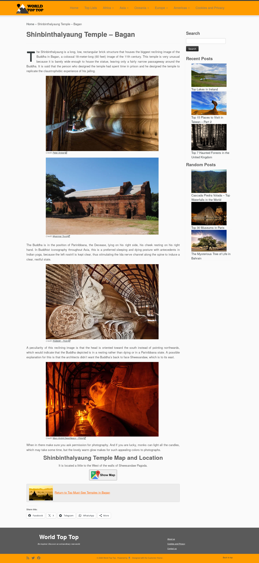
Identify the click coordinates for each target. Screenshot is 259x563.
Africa (107, 7)
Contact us (172, 548)
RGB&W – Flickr (60, 340)
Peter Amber (59, 152)
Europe (160, 7)
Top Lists (90, 7)
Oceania (140, 7)
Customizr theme (155, 557)
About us (171, 538)
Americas (181, 7)
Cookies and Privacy (210, 7)
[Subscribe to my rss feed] (29, 558)
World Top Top (109, 557)
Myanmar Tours (60, 236)
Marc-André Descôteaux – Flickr (68, 438)
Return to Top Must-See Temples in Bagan (82, 492)
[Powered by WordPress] (129, 557)
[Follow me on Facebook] (40, 558)
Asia (123, 7)
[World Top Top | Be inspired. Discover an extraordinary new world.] (30, 8)
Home (74, 7)
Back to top (228, 557)
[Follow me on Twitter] (34, 558)
